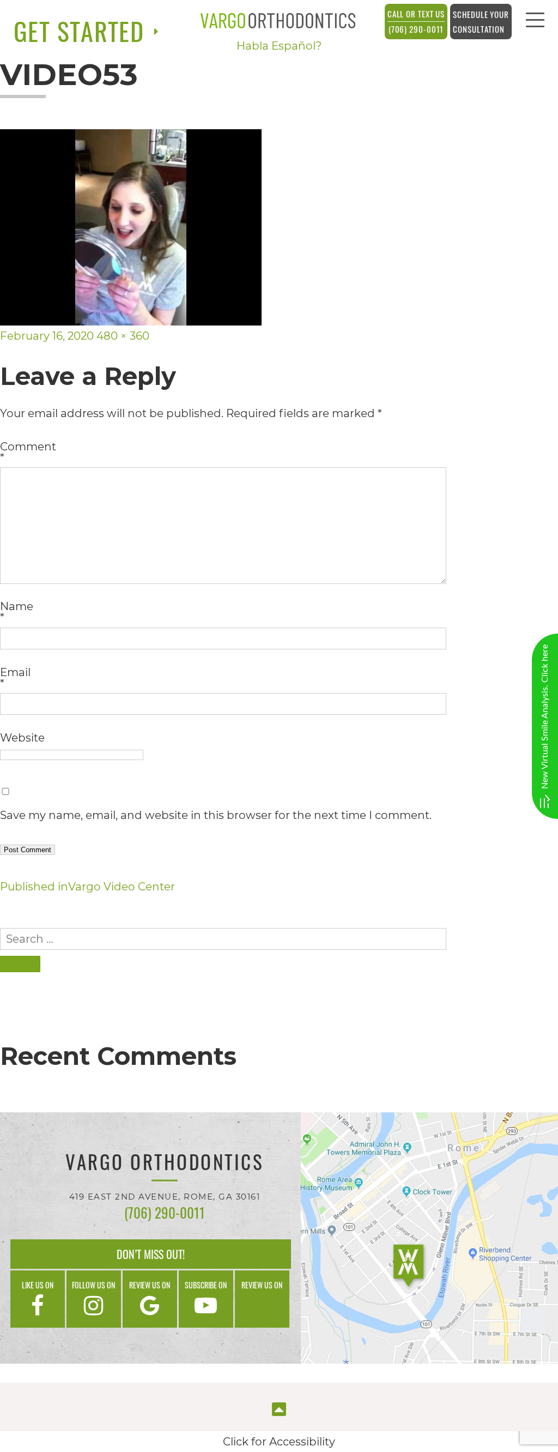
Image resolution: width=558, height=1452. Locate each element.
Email (15, 678)
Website (22, 737)
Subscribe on (206, 1285)
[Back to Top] (279, 1408)
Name (16, 612)
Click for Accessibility (279, 1441)
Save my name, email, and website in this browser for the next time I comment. (216, 815)
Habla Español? (279, 45)
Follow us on (93, 1285)
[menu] (535, 23)
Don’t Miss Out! (151, 1254)
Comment (28, 452)
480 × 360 (122, 335)
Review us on (149, 1285)
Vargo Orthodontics (164, 1163)
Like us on (37, 1285)
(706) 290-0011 (416, 21)
